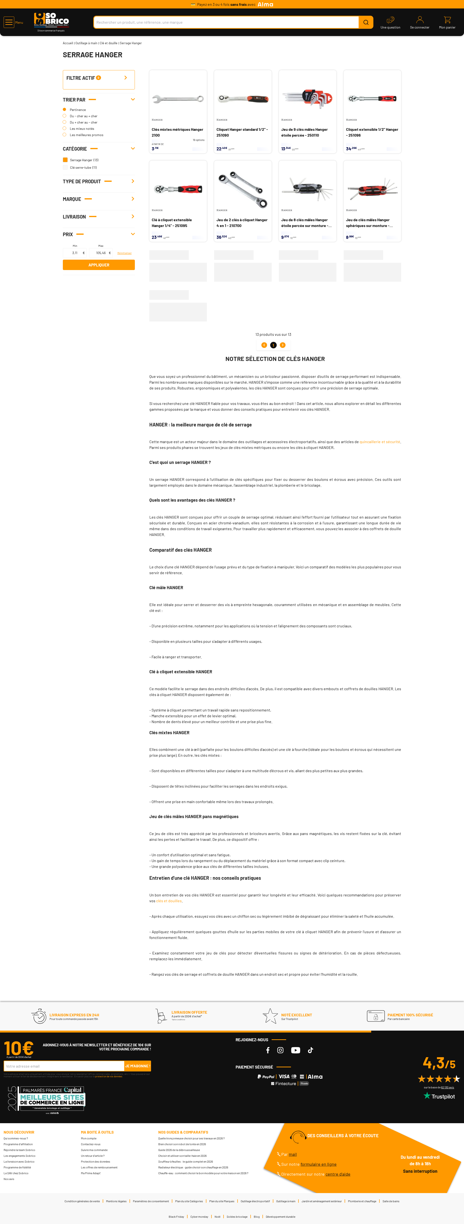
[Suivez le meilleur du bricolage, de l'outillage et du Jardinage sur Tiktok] (310, 1050)
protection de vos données (108, 1076)
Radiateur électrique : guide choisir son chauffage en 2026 (193, 1167)
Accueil (68, 43)
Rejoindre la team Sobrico (19, 1149)
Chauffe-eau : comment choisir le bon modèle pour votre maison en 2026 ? (203, 1173)
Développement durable (280, 1216)
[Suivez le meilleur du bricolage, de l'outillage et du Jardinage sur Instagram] (280, 1050)
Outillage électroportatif (255, 1201)
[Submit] (366, 22)
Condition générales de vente (82, 1201)
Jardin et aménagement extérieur (322, 1201)
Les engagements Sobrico (20, 1155)
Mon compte (88, 1138)
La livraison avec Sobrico (19, 1161)
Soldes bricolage (237, 1216)
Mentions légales (116, 1201)
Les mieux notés (82, 128)
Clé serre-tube (80, 167)
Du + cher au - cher (83, 122)
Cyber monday (199, 1216)
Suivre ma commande (94, 1149)
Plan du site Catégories (189, 1201)
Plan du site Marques (221, 1201)
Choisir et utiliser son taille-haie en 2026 (182, 1155)
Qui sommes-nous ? (16, 1138)
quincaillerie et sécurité (380, 441)
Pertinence (78, 110)
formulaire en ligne (319, 1164)
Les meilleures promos (86, 135)
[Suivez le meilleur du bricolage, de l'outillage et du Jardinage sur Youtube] (295, 1050)
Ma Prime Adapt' (91, 1173)
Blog (257, 1216)
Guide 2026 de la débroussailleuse (179, 1149)
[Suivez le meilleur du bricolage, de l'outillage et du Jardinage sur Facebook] (267, 1050)
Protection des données (95, 1161)
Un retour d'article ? (93, 1155)
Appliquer (98, 264)
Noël (217, 1216)
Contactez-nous (91, 1144)
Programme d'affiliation (18, 1144)
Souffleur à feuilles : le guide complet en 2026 (185, 1161)
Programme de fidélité (17, 1167)
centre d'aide (338, 1174)
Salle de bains (391, 1201)
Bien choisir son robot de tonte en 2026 (182, 1144)
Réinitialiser (124, 253)
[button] (13, 22)
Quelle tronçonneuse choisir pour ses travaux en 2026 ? (191, 1138)
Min (75, 245)
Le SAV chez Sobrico (16, 1173)
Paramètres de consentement (151, 1201)
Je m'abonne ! (138, 1065)
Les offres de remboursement (99, 1167)
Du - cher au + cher (83, 116)
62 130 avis (447, 1087)
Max (100, 245)
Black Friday (176, 1216)
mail (293, 1154)
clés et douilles (169, 900)
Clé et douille (108, 43)
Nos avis (9, 1178)
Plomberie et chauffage (362, 1201)
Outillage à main (86, 43)
